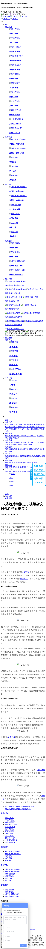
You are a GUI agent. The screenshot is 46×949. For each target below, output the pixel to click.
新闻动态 (8, 496)
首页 (7, 24)
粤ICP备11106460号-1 (28, 929)
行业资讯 (8, 498)
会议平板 (26, 572)
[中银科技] (23, 19)
